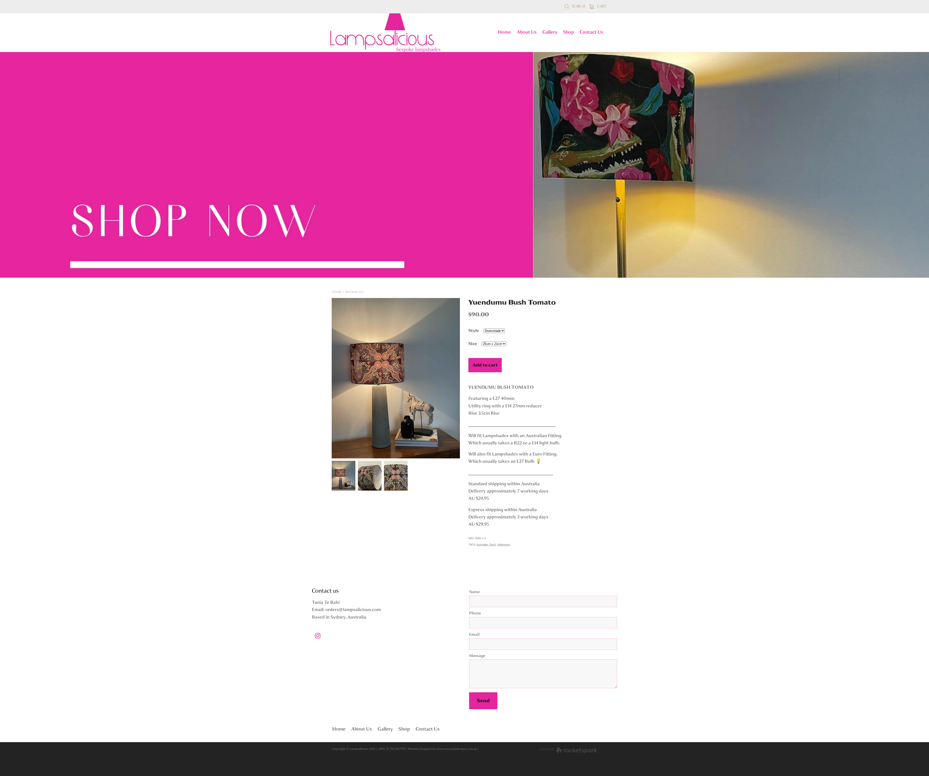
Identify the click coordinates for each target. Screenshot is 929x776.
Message (477, 656)
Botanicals (354, 292)
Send (483, 700)
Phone (475, 613)
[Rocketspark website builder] (568, 751)
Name (474, 592)
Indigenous (503, 544)
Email (474, 635)
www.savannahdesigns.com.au (456, 749)
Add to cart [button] (485, 365)
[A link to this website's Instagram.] (317, 636)
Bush (493, 544)
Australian (482, 544)
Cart (601, 6)
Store (336, 292)
